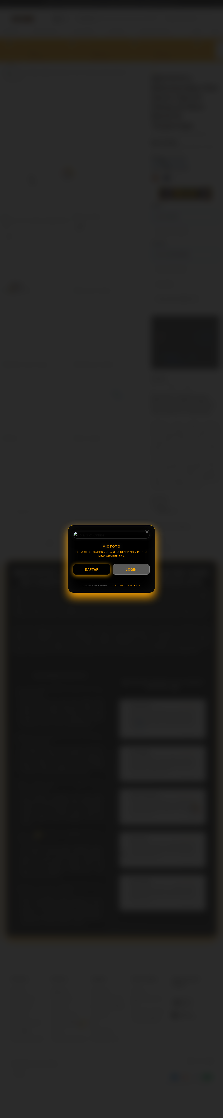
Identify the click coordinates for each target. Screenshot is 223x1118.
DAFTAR (92, 569)
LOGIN (131, 569)
